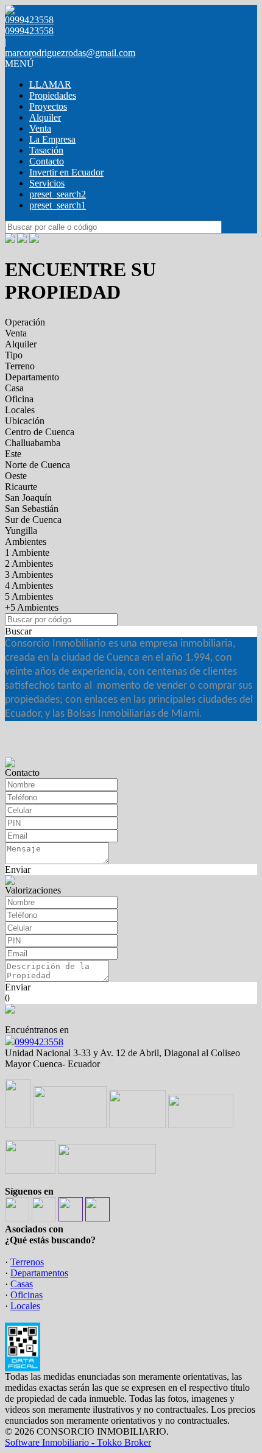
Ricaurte (21, 486)
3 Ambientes (29, 574)
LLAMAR (50, 84)
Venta (40, 128)
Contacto (46, 161)
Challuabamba (32, 443)
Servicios (47, 183)
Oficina (19, 399)
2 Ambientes (29, 563)
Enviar (17, 869)
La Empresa (52, 139)
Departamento (32, 377)
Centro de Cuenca (39, 432)
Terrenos (27, 1262)
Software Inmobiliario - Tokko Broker (78, 1442)
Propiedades (52, 95)
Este (13, 454)
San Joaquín (28, 497)
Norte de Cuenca (37, 465)
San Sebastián (31, 508)
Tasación (46, 150)
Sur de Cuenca (33, 519)
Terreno (20, 366)
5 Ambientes (29, 596)
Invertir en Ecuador (66, 172)
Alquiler (45, 117)
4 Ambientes (29, 585)
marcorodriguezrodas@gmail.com (70, 53)
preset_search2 (57, 194)
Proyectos (48, 106)
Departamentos (39, 1273)
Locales (20, 410)
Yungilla (21, 530)
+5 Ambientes (31, 607)
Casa (14, 388)
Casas (21, 1284)
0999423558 (39, 1042)
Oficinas (26, 1295)
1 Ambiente (27, 552)
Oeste (16, 476)
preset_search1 (57, 205)
